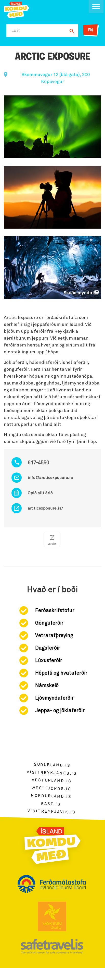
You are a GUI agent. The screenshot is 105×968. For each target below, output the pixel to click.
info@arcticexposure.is (50, 478)
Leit (15, 30)
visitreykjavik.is (52, 811)
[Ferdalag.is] (16, 9)
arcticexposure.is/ (45, 508)
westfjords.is (51, 788)
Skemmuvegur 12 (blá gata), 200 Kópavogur (55, 78)
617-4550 (38, 462)
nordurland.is (51, 796)
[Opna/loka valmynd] (96, 6)
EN (90, 30)
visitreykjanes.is (52, 772)
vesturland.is (52, 780)
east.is (51, 804)
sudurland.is (52, 764)
